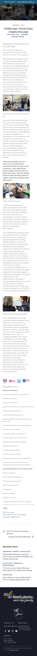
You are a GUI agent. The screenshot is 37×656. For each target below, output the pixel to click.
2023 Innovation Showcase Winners (17, 532)
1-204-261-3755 (26, 629)
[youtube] (16, 631)
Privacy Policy (14, 650)
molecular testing (17, 36)
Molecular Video (8, 512)
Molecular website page (11, 517)
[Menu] (33, 7)
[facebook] (5, 631)
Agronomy (7, 551)
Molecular (24, 34)
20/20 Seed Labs (13, 34)
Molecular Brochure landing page (14, 514)
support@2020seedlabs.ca (11, 626)
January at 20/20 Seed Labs (19, 537)
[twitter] (9, 631)
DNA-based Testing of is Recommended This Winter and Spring (18, 556)
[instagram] (12, 631)
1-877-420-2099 (12, 642)
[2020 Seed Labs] (7, 8)
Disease (16, 551)
